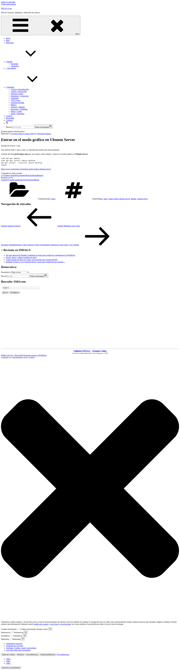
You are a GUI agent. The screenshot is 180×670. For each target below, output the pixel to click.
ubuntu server (142, 199)
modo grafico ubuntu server (119, 199)
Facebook (20, 175)
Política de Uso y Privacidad (12, 355)
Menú (77, 34)
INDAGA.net (6, 8)
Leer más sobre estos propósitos (18, 650)
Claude (11, 180)
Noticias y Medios (18, 107)
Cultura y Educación (19, 92)
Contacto (9, 120)
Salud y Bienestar (17, 114)
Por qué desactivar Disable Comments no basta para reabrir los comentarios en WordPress (40, 255)
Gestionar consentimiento (11, 668)
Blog (8, 40)
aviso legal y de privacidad (60, 624)
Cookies (9, 116)
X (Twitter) (5, 175)
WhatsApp (28, 175)
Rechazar (20, 655)
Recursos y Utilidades (19, 109)
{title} (8, 659)
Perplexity (22, 180)
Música (13, 105)
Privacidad (10, 118)
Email (35, 175)
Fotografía (15, 98)
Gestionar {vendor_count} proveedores (21, 648)
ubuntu (133, 199)
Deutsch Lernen (17, 94)
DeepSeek (30, 180)
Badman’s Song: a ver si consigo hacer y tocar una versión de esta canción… (35, 262)
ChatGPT (4, 180)
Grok (16, 180)
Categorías (10, 87)
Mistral (36, 180)
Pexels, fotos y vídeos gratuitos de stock (21, 257)
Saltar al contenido (8, 2)
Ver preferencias (32, 655)
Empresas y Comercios (20, 96)
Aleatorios (15, 66)
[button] (7, 123)
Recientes (14, 64)
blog (101, 199)
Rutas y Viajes (16, 111)
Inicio (8, 38)
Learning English (17, 103)
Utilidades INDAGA (81, 351)
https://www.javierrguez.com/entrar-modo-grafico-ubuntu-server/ (26, 169)
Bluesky (40, 175)
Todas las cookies (8, 655)
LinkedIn (13, 175)
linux (106, 199)
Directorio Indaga (44, 134)
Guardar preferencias (47, 655)
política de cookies (41, 624)
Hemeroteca (5, 272)
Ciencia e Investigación (20, 89)
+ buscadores (11, 68)
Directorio (10, 43)
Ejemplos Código (99, 351)
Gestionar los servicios (14, 646)
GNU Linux (15, 100)
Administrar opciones (14, 643)
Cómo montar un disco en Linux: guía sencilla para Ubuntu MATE (32, 260)
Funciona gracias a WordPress (35, 355)
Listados (9, 62)
